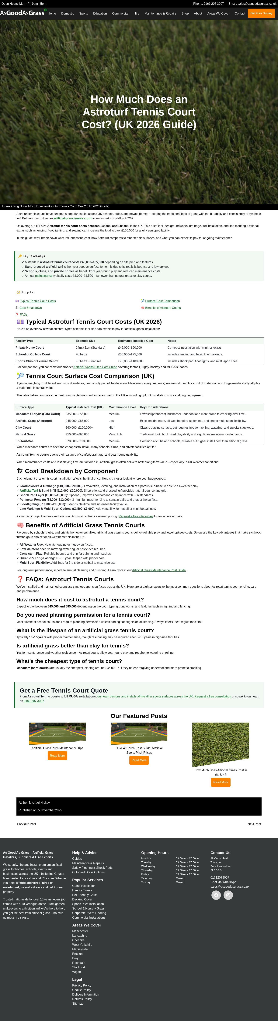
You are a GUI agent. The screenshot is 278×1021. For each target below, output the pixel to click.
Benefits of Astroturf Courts (163, 307)
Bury (75, 958)
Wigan (76, 971)
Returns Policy (82, 999)
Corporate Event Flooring (89, 913)
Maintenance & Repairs (160, 13)
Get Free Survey (261, 13)
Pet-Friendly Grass (84, 894)
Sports (83, 13)
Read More (57, 755)
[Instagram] (228, 895)
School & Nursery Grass (88, 908)
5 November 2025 (50, 810)
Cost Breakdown (30, 307)
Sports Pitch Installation (88, 904)
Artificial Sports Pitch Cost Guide (95, 367)
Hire (136, 13)
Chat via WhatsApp (223, 882)
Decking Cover (82, 899)
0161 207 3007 (214, 3)
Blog (16, 206)
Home (52, 13)
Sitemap (77, 1003)
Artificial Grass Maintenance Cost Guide (159, 570)
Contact (240, 13)
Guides (77, 858)
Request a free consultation (212, 696)
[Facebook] (216, 895)
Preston (77, 953)
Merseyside (80, 949)
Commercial (120, 13)
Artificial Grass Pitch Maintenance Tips (57, 748)
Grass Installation (84, 885)
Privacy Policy (81, 985)
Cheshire (78, 940)
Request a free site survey (136, 516)
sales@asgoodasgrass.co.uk (257, 3)
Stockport (78, 967)
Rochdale (78, 962)
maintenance (44, 275)
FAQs (23, 314)
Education (100, 13)
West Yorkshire (82, 944)
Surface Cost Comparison (162, 301)
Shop (185, 13)
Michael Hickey (39, 802)
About (198, 13)
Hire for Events (82, 890)
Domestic (67, 13)
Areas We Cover (218, 13)
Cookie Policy (81, 990)
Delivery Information (85, 994)
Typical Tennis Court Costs (38, 301)
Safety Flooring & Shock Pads (92, 867)
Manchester (80, 931)
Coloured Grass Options (88, 872)
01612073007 (219, 877)
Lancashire (79, 935)
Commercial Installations (88, 917)
